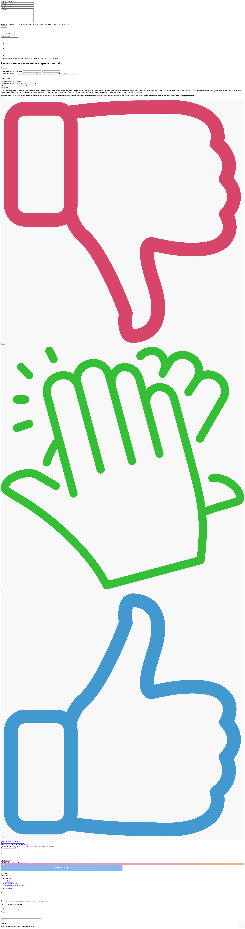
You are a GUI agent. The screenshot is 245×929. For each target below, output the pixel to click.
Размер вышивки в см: (10, 73)
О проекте (8, 880)
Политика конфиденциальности (11, 904)
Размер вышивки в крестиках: (13, 71)
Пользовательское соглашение (14, 885)
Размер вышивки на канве (11, 83)
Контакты (8, 878)
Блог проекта (9, 882)
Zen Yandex (8, 33)
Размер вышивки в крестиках (12, 82)
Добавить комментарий (61, 868)
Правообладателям (11, 883)
